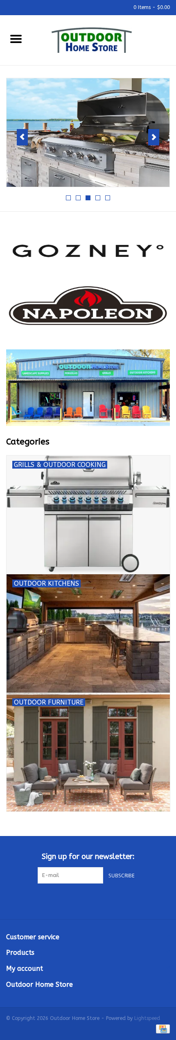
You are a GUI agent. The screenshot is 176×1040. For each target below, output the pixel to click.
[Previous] (22, 137)
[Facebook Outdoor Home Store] (73, 900)
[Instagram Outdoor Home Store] (102, 900)
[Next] (153, 137)
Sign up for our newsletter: (88, 856)
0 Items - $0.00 (151, 7)
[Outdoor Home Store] (104, 39)
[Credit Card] (161, 1028)
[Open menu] (16, 38)
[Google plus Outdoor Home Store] (88, 900)
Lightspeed (147, 1018)
